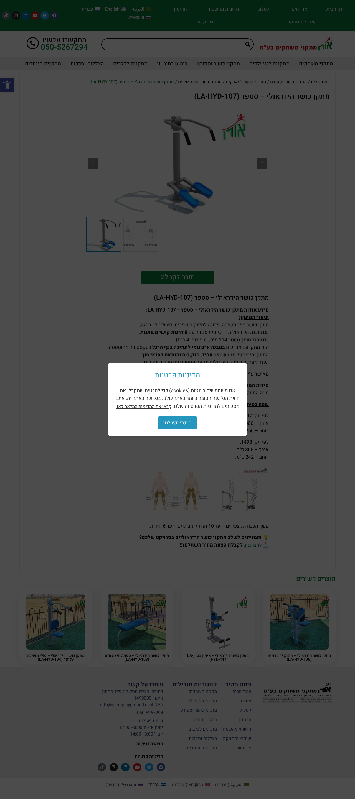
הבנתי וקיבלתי (177, 423)
